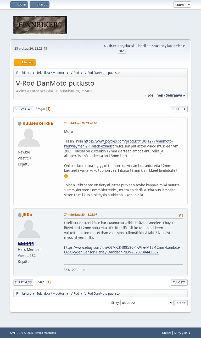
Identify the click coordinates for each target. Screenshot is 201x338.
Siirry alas (23, 109)
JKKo (27, 214)
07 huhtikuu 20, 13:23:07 (80, 214)
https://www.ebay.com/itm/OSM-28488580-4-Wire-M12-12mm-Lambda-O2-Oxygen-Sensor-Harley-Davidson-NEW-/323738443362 (122, 250)
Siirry (115, 302)
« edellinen (153, 95)
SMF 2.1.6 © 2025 (21, 332)
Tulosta (179, 109)
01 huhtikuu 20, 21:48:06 (80, 123)
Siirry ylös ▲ (182, 333)
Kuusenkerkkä (38, 123)
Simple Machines (45, 332)
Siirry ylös (23, 282)
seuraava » (175, 95)
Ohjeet (166, 333)
